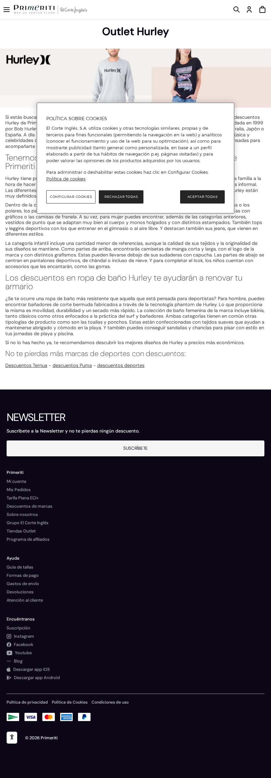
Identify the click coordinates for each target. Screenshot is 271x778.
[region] (135, 158)
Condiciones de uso (110, 702)
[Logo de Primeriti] (35, 9)
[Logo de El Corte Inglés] (72, 9)
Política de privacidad (27, 702)
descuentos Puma (72, 365)
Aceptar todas (202, 197)
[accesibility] (12, 738)
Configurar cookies (71, 197)
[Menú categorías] (7, 10)
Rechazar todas (121, 197)
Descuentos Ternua (26, 365)
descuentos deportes (120, 365)
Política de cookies (66, 178)
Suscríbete (135, 448)
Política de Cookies (70, 702)
